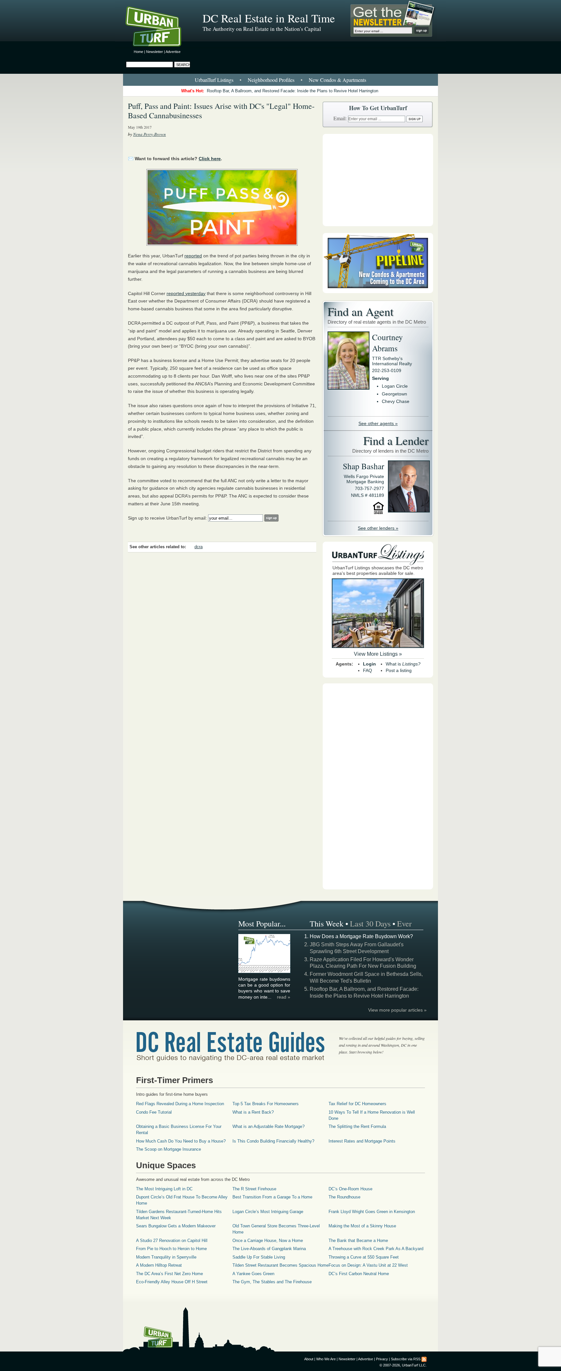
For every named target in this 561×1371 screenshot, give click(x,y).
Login (369, 663)
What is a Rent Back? (253, 1112)
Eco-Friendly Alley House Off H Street (171, 1281)
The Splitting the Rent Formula (357, 1126)
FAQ (367, 670)
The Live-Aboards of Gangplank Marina (269, 1248)
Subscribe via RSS (405, 1359)
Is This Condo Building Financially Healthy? (273, 1141)
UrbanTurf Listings (214, 79)
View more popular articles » (397, 1010)
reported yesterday (186, 293)
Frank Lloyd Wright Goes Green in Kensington (372, 1211)
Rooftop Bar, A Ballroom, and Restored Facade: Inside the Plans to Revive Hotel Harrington (292, 90)
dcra (198, 547)
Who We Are (326, 1359)
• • (280, 79)
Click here (210, 158)
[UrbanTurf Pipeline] (378, 291)
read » (283, 997)
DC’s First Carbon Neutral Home (359, 1273)
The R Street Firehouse (254, 1188)
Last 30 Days (370, 923)
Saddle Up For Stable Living (258, 1257)
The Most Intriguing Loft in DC (164, 1188)
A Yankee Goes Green (253, 1273)
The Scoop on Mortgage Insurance (168, 1149)
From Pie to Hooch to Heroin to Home (171, 1248)
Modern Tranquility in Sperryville (166, 1257)
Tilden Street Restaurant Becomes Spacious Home (280, 1265)
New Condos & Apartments (337, 79)
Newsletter (154, 52)
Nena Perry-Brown (149, 134)
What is (403, 663)
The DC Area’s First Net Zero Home (169, 1273)
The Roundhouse (344, 1197)
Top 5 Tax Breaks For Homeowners (265, 1103)
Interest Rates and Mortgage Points (362, 1141)
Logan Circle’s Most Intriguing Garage (267, 1211)
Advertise (173, 52)
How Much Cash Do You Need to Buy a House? (181, 1141)
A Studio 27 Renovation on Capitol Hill (171, 1240)
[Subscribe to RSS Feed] (424, 1359)
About (308, 1359)
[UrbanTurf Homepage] (159, 27)
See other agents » (378, 423)
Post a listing (399, 670)
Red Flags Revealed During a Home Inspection (180, 1103)
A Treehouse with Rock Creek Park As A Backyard (376, 1248)
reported (193, 255)
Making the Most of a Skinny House (362, 1225)
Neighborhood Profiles (271, 79)
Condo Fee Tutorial (154, 1112)
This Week (326, 923)
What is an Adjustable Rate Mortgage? (268, 1126)
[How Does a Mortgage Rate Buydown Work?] (264, 972)
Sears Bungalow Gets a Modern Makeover (176, 1225)
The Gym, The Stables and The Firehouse (272, 1281)
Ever (404, 923)
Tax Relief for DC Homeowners (357, 1103)
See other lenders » (378, 528)
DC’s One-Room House (350, 1188)
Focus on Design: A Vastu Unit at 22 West (368, 1265)
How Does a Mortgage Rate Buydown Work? (361, 936)
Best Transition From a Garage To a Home (272, 1197)
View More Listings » (378, 654)
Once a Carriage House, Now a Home (267, 1240)
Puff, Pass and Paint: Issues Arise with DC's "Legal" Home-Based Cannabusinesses (221, 111)
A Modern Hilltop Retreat (159, 1265)
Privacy (382, 1359)
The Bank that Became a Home (358, 1240)
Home (138, 52)
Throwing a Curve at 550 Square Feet (364, 1257)
